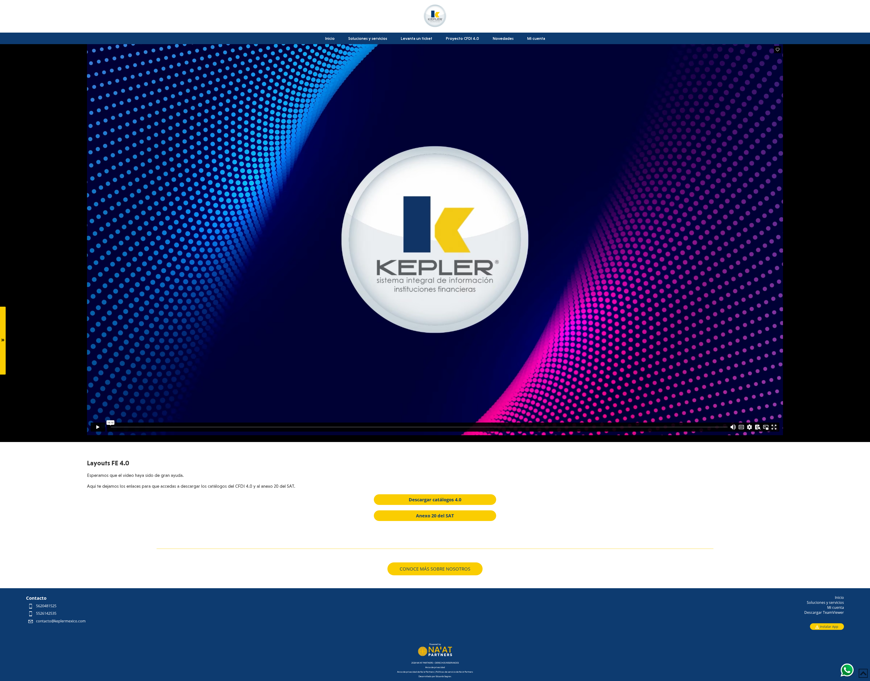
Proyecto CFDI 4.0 (462, 38)
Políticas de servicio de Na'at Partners (454, 672)
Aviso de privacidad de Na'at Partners (415, 672)
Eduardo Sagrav (443, 676)
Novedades (503, 38)
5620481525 (45, 605)
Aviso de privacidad (435, 667)
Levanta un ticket (416, 38)
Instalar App (828, 626)
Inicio (330, 38)
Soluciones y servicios (367, 38)
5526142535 (45, 613)
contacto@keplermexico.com (60, 621)
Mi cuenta (536, 38)
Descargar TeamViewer (824, 612)
